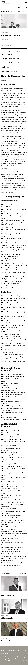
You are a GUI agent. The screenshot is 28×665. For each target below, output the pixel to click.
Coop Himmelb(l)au (7, 595)
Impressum (8, 657)
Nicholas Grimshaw (7, 618)
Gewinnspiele (19, 659)
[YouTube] (7, 654)
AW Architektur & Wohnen (8, 11)
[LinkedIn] (3, 654)
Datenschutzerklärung (19, 657)
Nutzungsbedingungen (7, 659)
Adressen (12, 650)
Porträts (18, 11)
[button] (26, 2)
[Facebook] (5, 654)
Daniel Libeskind (6, 641)
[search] (23, 2)
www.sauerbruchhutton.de (9, 71)
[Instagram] (1, 654)
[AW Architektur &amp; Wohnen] (5, 2)
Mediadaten (22, 650)
